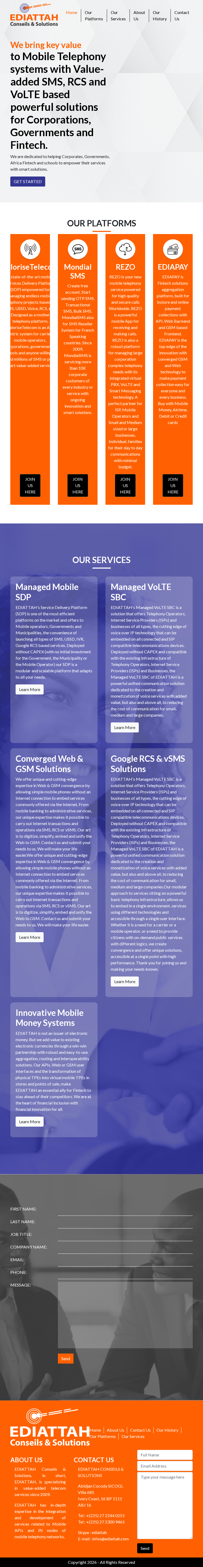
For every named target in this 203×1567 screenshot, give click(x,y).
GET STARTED (28, 181)
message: (20, 1284)
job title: (21, 1234)
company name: (28, 1246)
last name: (22, 1221)
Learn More (29, 689)
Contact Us (181, 15)
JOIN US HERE (30, 485)
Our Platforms (94, 15)
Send (65, 1358)
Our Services (118, 15)
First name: (23, 1208)
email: (17, 1259)
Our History (160, 15)
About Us (139, 15)
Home (73, 12)
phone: (18, 1272)
